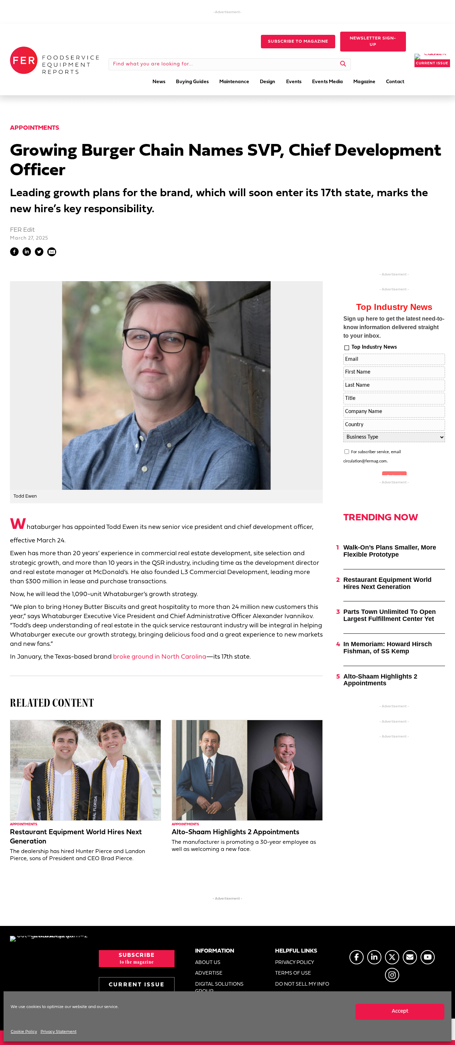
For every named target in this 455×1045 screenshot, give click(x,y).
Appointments (34, 128)
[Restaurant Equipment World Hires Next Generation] (85, 770)
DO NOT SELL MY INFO (302, 984)
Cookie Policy (24, 1032)
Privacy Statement (58, 1032)
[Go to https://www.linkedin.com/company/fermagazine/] (374, 957)
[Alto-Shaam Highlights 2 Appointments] (247, 770)
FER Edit (22, 230)
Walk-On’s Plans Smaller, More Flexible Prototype (389, 551)
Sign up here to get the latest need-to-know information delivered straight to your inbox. (393, 327)
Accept (400, 1011)
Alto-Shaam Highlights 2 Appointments (235, 832)
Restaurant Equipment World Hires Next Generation (387, 583)
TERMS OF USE (293, 973)
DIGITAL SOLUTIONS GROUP (219, 988)
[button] (298, 41)
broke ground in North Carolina (159, 657)
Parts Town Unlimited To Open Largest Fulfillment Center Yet (389, 615)
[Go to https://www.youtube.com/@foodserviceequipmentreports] (428, 957)
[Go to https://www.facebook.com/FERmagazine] (356, 957)
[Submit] (343, 64)
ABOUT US (207, 962)
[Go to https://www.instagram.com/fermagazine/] (392, 975)
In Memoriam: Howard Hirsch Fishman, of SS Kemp (387, 648)
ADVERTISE (209, 973)
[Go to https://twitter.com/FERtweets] (392, 957)
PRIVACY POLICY (294, 962)
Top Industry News (374, 347)
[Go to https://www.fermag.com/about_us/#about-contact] (410, 957)
